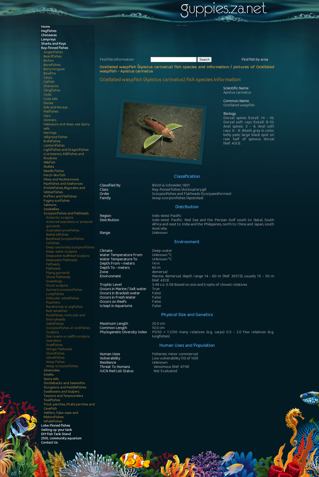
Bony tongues (54, 69)
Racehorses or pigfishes (64, 307)
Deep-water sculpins (61, 252)
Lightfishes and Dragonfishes (66, 150)
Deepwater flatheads (62, 260)
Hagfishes (49, 31)
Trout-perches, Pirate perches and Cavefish (69, 407)
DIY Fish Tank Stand (56, 434)
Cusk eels (51, 99)
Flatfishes (51, 112)
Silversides (52, 370)
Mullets (49, 167)
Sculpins (52, 332)
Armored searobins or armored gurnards (69, 224)
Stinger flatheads (59, 349)
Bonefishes (52, 65)
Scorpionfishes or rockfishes (68, 328)
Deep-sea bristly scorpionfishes (70, 247)
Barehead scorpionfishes (65, 239)
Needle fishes (54, 171)
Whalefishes (53, 421)
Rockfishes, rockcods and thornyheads (65, 317)
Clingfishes (52, 90)
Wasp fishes (55, 362)
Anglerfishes (53, 52)
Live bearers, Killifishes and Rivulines (64, 156)
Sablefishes (55, 324)
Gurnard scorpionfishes (64, 290)
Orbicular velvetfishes (62, 298)
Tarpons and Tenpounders (63, 396)
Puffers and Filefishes (60, 196)
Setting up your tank (56, 430)
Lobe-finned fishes (55, 426)
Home (45, 27)
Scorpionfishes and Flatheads (66, 213)
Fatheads (53, 264)
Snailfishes (54, 345)
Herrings (50, 133)
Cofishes (53, 243)
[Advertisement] (190, 40)
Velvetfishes (55, 358)
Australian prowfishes (63, 230)
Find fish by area (254, 60)
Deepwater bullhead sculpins (67, 256)
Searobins (53, 341)
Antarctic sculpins (60, 218)
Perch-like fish (55, 175)
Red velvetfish (57, 311)
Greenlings (54, 281)
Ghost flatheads (58, 277)
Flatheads (53, 269)
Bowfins (50, 73)
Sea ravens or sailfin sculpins (68, 336)
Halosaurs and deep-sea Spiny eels (66, 127)
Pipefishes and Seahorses (63, 184)
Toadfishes (52, 400)
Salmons (50, 205)
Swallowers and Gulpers (62, 392)
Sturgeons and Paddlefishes (65, 387)
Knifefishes (52, 141)
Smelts (49, 375)
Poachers (53, 303)
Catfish (49, 82)
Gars (47, 116)
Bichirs (49, 61)
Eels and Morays (56, 107)
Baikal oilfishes (57, 235)
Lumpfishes (55, 294)
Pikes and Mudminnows (61, 179)
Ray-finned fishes (54, 48)
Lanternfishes (54, 146)
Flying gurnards (58, 273)
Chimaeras (49, 35)
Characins (51, 86)
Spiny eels (51, 379)
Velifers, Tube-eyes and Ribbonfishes (61, 415)
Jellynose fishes (56, 137)
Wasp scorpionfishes (62, 366)
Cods (47, 95)
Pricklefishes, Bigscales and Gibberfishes (64, 190)
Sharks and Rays (53, 44)
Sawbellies (51, 209)
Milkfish (49, 162)
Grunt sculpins (57, 286)
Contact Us (49, 443)
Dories (48, 103)
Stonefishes (55, 353)
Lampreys (48, 39)
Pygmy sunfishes (57, 201)
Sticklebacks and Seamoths (64, 383)
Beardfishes (53, 56)
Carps (48, 78)
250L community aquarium (61, 438)
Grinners (50, 120)
